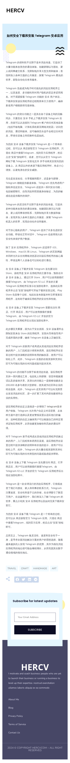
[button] (17, 579)
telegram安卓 (54, 406)
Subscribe (35, 630)
